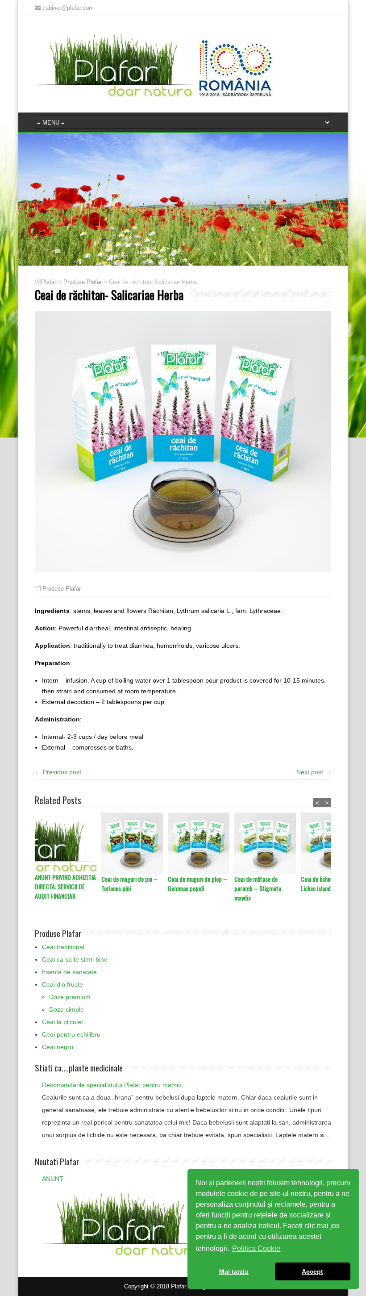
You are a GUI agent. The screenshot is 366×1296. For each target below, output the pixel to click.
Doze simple (66, 1009)
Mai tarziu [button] (234, 1271)
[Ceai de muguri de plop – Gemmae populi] (201, 843)
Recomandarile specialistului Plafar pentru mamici (112, 1084)
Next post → (313, 771)
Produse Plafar (61, 588)
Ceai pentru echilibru (71, 1034)
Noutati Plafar (57, 1161)
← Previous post (58, 771)
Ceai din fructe (62, 984)
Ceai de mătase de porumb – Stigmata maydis (257, 888)
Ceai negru (57, 1046)
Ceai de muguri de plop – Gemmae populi (197, 883)
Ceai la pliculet (62, 1021)
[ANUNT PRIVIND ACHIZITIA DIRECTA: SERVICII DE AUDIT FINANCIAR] (68, 842)
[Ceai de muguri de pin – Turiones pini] (134, 843)
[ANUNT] (165, 1222)
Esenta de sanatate (69, 971)
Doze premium (70, 996)
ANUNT (52, 1178)
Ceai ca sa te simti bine (75, 959)
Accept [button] (312, 1271)
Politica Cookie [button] (256, 1248)
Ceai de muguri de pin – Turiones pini (129, 883)
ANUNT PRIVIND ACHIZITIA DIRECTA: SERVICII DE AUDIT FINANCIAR (65, 886)
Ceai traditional (63, 946)
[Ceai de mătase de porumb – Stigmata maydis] (267, 843)
